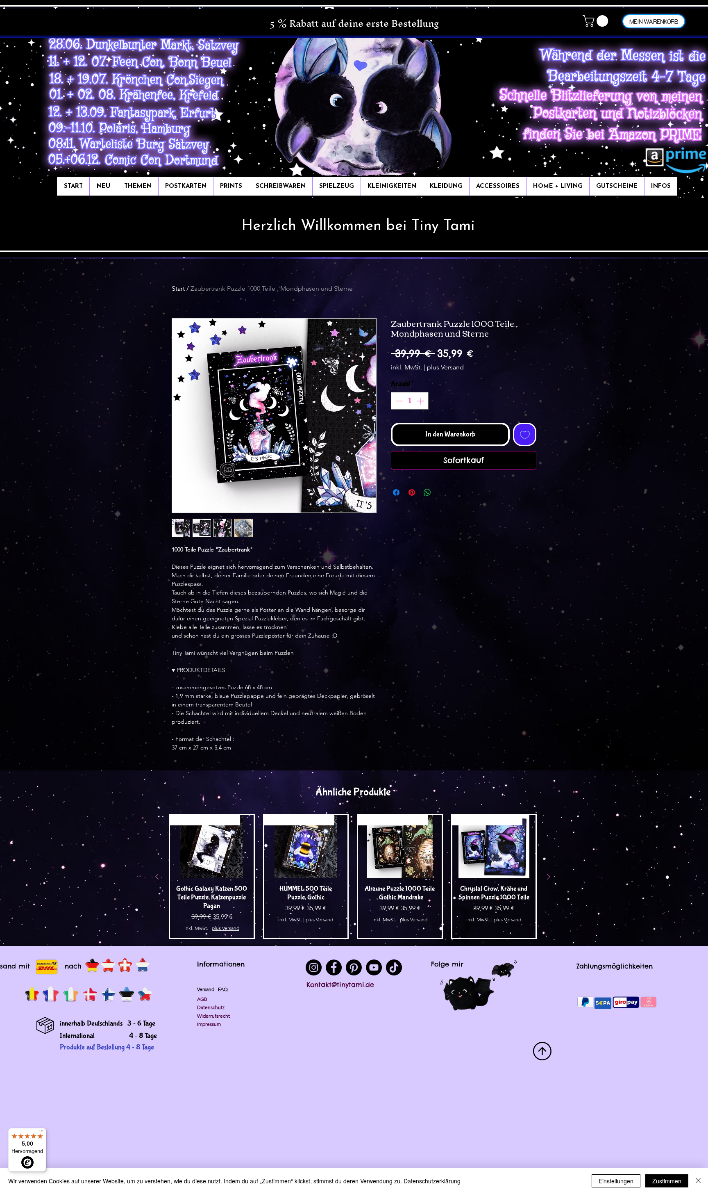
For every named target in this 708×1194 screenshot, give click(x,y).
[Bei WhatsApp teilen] (427, 492)
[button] (597, 21)
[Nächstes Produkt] (549, 877)
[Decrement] (398, 400)
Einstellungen (616, 1181)
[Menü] (41, 1133)
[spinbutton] (410, 400)
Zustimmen (666, 1181)
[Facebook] (334, 967)
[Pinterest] (354, 967)
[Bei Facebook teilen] (396, 492)
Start (178, 288)
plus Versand (445, 367)
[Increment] (421, 400)
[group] (353, 876)
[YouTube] (374, 967)
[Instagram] (314, 967)
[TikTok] (394, 967)
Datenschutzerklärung (432, 1181)
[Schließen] (698, 1180)
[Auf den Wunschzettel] (524, 434)
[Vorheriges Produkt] (157, 877)
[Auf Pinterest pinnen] (412, 492)
